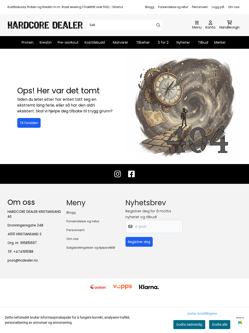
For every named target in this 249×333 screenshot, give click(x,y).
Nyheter (183, 42)
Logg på (218, 7)
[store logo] (45, 25)
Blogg (149, 7)
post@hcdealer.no (23, 260)
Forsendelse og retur (173, 7)
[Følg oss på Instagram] (118, 174)
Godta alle (219, 324)
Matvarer (120, 42)
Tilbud (203, 42)
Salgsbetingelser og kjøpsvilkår (91, 247)
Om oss (234, 7)
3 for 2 (163, 42)
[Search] (158, 25)
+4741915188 (23, 251)
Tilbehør (143, 42)
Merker (220, 42)
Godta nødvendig (189, 324)
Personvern (200, 7)
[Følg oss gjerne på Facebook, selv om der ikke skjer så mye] (131, 174)
